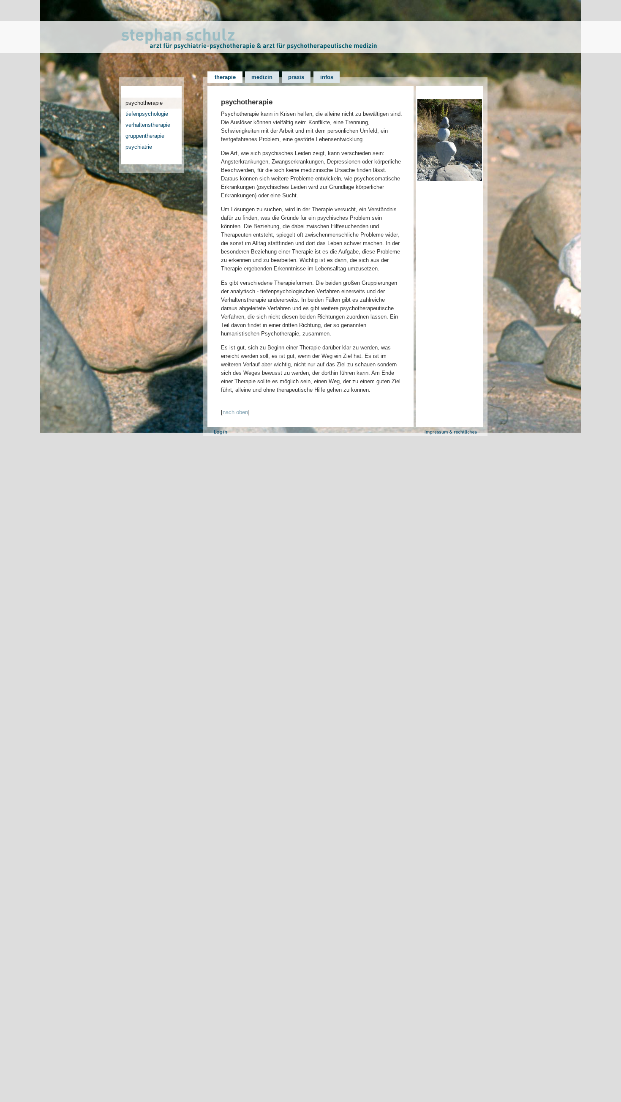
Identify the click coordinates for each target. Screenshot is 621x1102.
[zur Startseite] (310, 47)
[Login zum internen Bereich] (220, 434)
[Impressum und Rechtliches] (455, 431)
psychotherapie (144, 103)
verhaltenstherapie (147, 125)
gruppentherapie (144, 136)
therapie (225, 77)
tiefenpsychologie (146, 114)
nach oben (235, 412)
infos (326, 77)
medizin (261, 77)
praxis (296, 77)
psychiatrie (138, 147)
